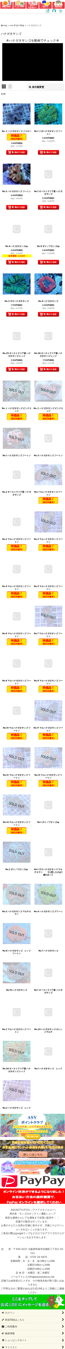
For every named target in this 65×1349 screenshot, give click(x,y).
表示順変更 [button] (38, 86)
